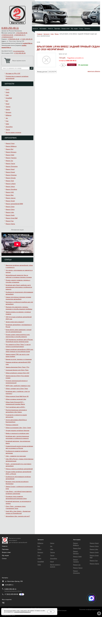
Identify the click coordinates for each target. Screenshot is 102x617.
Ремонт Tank (10, 181)
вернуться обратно (94, 71)
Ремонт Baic (10, 195)
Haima (8, 109)
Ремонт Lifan (10, 212)
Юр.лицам (5, 555)
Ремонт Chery (10, 209)
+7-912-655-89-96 (20, 53)
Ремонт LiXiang (11, 183)
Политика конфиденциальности (89, 609)
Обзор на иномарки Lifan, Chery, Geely (18, 427)
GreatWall (9, 98)
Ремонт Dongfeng (11, 189)
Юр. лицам (74, 28)
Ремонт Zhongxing (12, 166)
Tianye (8, 129)
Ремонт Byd (9, 149)
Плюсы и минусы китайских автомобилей (19, 469)
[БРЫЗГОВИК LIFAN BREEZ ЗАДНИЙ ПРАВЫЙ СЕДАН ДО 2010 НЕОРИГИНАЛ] (46, 60)
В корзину (72, 65)
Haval (7, 104)
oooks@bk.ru (27, 43)
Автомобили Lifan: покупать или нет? (18, 516)
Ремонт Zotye (10, 206)
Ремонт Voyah (10, 201)
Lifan (7, 95)
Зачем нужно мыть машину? (15, 322)
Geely (7, 92)
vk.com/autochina (18, 51)
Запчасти (35, 28)
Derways (8, 112)
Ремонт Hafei (10, 155)
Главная (39, 34)
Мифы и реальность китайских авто (17, 433)
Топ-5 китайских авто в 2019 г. (15, 407)
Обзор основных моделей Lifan (16, 399)
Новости (50, 28)
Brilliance (8, 115)
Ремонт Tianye (10, 163)
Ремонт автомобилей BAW (14, 204)
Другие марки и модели (13, 132)
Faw (7, 121)
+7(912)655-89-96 (21, 33)
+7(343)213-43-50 (7, 35)
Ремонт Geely (10, 215)
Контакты (87, 28)
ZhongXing (9, 126)
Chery (7, 89)
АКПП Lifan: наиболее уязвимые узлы (18, 385)
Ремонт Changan (11, 175)
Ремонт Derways (11, 152)
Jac (7, 118)
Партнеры (57, 28)
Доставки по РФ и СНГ (13, 73)
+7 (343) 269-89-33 (26, 39)
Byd (7, 101)
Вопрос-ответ (66, 28)
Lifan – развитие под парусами (16, 456)
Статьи (81, 28)
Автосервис (43, 28)
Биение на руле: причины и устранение (19, 359)
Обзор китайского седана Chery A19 (17, 373)
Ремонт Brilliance (11, 146)
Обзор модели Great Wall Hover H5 (17, 396)
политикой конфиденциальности (22, 612)
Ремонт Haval (10, 169)
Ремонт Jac (9, 160)
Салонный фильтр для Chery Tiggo (17, 370)
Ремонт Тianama (11, 158)
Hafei (7, 124)
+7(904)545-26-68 (13, 39)
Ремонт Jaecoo (10, 198)
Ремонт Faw (10, 221)
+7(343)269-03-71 (19, 35)
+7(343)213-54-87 (7, 37)
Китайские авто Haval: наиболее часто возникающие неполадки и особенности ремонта (19, 287)
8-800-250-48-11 (10, 28)
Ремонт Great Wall (11, 218)
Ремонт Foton (10, 143)
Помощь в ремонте (12, 425)
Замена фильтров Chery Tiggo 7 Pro (17, 367)
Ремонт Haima (10, 224)
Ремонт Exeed (10, 172)
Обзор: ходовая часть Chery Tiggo (17, 388)
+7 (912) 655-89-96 (11, 594)
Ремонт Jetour (10, 186)
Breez (57, 34)
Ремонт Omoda (11, 178)
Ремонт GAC (10, 192)
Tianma (8, 106)
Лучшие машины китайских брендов (17, 430)
